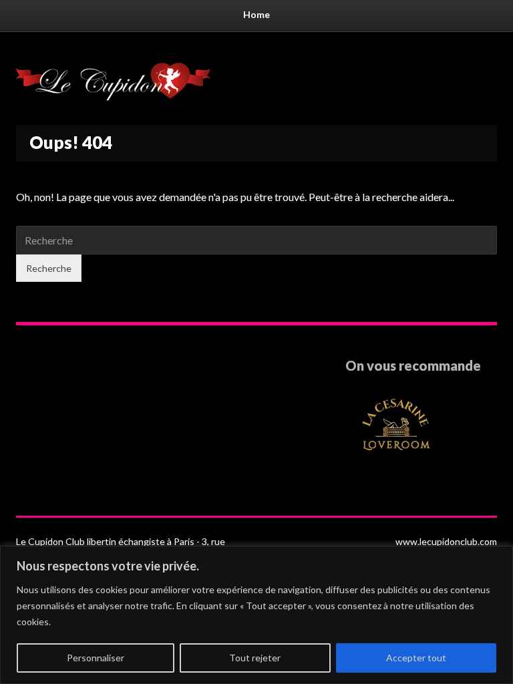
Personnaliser (95, 657)
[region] (256, 615)
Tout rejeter (255, 657)
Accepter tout (416, 657)
